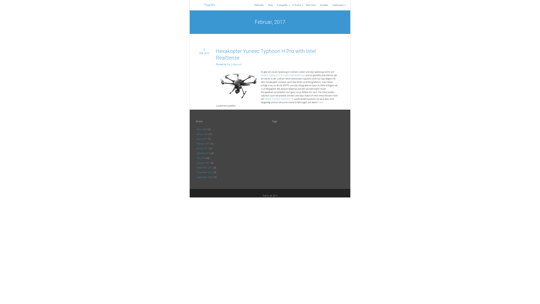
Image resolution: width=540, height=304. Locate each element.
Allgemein (237, 64)
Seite (320, 102)
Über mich (311, 5)
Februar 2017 (203, 143)
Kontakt (324, 5)
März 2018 (202, 129)
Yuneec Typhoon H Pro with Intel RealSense (283, 75)
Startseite (259, 5)
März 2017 (202, 138)
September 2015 (205, 177)
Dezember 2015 (205, 167)
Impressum (338, 5)
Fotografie (282, 5)
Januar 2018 (203, 134)
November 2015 (205, 172)
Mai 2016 (201, 158)
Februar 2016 (203, 162)
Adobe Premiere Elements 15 (278, 98)
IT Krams (296, 5)
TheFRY (209, 5)
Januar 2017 (203, 148)
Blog (270, 5)
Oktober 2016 (203, 153)
